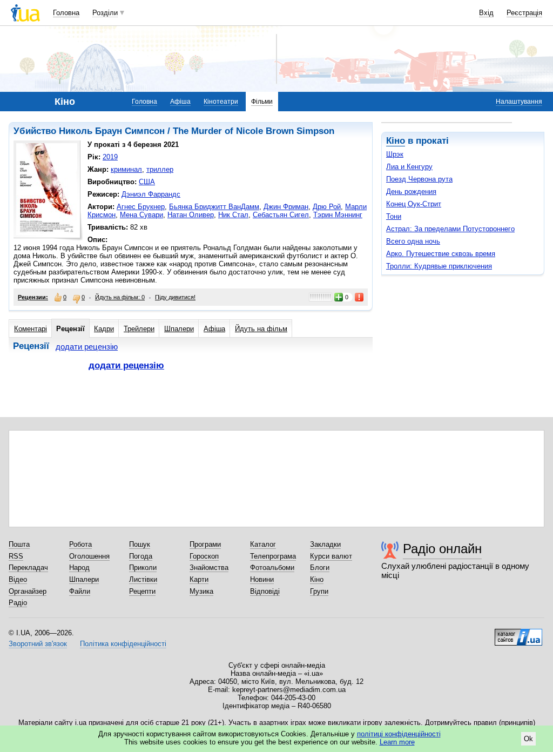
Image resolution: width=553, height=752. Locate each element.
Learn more (397, 742)
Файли (79, 591)
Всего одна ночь (413, 241)
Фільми (262, 101)
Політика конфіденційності (123, 644)
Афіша (180, 101)
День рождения (411, 191)
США (147, 182)
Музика (201, 591)
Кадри (104, 329)
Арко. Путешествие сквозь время (440, 254)
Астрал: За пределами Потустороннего (450, 229)
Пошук (139, 544)
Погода (140, 556)
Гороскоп (204, 556)
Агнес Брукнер (141, 207)
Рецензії (70, 329)
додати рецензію (87, 346)
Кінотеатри (221, 101)
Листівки (143, 579)
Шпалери (179, 329)
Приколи (143, 567)
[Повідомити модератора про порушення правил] (359, 297)
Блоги (319, 567)
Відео (18, 579)
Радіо (18, 603)
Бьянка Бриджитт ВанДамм (214, 207)
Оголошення (89, 556)
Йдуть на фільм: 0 (120, 297)
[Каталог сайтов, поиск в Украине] (518, 633)
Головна (66, 13)
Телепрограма (273, 556)
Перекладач (28, 567)
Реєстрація (524, 13)
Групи (319, 591)
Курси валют (331, 556)
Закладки (325, 544)
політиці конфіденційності (399, 734)
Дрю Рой (327, 207)
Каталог (263, 544)
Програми (205, 544)
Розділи (105, 13)
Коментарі (30, 329)
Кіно (395, 141)
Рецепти (142, 591)
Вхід (486, 13)
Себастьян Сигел (281, 215)
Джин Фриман (286, 207)
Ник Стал (233, 215)
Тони (393, 216)
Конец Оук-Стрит (413, 204)
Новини (262, 579)
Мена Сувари (141, 215)
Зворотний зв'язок (38, 644)
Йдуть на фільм (261, 329)
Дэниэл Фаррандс (151, 194)
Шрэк (394, 154)
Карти (199, 579)
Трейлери (139, 329)
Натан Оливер (190, 215)
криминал (126, 169)
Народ (79, 567)
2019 (110, 157)
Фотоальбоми (272, 567)
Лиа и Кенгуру (409, 167)
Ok (528, 739)
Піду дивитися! (175, 297)
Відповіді (265, 591)
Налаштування (519, 101)
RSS (16, 556)
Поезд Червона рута (419, 179)
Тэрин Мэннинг (337, 215)
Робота (80, 544)
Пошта (19, 544)
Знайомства (209, 567)
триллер (159, 169)
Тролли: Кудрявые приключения (439, 266)
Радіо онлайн (442, 548)
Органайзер (27, 591)
